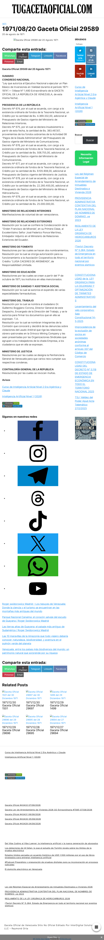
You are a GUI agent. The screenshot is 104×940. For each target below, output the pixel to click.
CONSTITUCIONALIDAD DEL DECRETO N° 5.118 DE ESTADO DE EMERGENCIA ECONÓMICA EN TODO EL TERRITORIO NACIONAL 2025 (85, 377)
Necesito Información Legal (86, 158)
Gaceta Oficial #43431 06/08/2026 (23, 814)
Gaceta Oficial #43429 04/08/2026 (23, 823)
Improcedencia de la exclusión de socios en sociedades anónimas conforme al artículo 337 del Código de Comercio (85, 342)
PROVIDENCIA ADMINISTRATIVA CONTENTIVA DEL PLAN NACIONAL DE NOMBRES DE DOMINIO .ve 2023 (85, 209)
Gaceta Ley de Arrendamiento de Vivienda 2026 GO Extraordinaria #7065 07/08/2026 (48, 810)
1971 (4, 24)
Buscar (78, 134)
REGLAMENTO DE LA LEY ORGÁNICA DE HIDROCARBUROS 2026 (85, 233)
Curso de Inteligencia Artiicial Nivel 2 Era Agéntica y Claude (35, 752)
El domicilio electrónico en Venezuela (23, 869)
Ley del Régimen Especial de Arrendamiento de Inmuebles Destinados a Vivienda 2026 (49, 887)
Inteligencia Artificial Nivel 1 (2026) (22, 396)
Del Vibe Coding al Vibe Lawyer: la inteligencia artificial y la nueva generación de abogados (51, 843)
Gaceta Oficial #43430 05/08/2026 (23, 819)
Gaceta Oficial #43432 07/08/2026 (23, 805)
